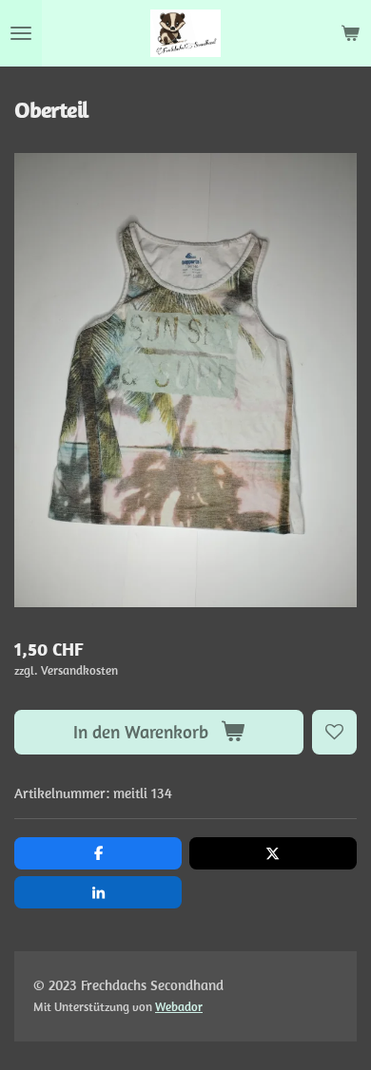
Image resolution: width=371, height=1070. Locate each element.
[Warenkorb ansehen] (350, 33)
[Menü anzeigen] (21, 33)
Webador (179, 1007)
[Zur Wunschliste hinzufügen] (334, 732)
